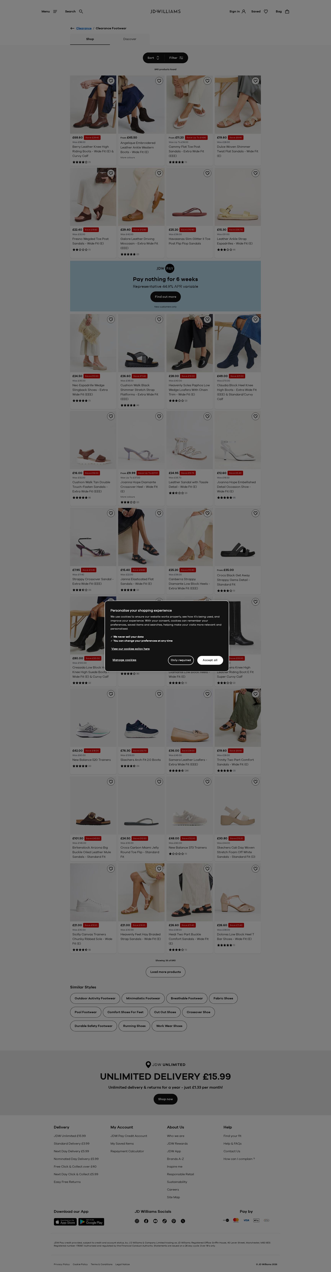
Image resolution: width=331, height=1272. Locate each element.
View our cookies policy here (130, 648)
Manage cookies (124, 659)
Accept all (210, 660)
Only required (181, 660)
